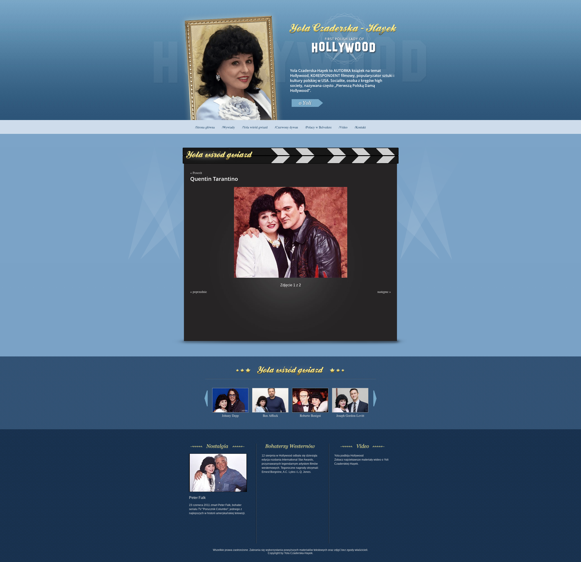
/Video (343, 127)
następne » (384, 292)
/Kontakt (360, 127)
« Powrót (196, 173)
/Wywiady (228, 127)
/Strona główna (205, 127)
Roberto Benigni (310, 415)
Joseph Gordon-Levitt (350, 415)
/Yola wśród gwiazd (255, 127)
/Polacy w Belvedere (318, 127)
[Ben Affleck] (270, 411)
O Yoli (307, 103)
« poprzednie (198, 292)
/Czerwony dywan (286, 127)
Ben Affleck (270, 415)
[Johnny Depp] (230, 411)
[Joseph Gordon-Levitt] (350, 411)
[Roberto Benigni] (310, 411)
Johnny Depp (230, 415)
